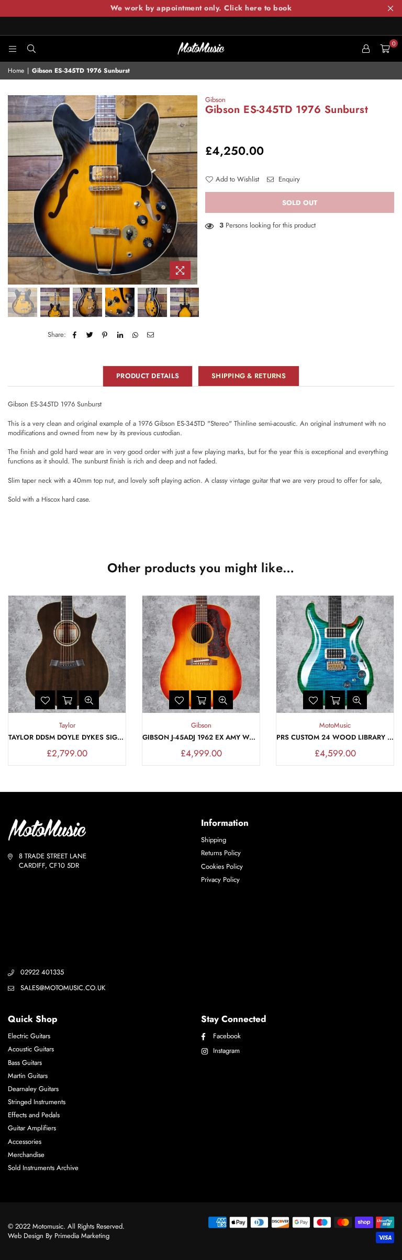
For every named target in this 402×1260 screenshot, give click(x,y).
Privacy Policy (220, 879)
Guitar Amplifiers (32, 1128)
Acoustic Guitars (31, 1049)
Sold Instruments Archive (43, 1168)
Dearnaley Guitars (33, 1089)
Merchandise (26, 1155)
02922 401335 (42, 972)
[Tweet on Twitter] (90, 334)
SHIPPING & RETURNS (248, 376)
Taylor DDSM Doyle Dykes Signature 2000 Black (67, 737)
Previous (17, 189)
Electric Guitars (29, 1036)
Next (188, 189)
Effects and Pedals (34, 1115)
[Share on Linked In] (120, 334)
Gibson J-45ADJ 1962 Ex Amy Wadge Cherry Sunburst (201, 737)
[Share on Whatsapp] (135, 334)
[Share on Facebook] (75, 334)
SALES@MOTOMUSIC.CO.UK (62, 988)
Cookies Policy (222, 866)
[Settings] (365, 48)
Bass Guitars (25, 1063)
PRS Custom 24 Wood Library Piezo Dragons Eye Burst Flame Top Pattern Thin (335, 737)
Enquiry (288, 179)
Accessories (24, 1142)
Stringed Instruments (36, 1102)
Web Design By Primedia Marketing (58, 1236)
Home (16, 70)
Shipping (213, 840)
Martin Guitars (28, 1076)
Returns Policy (221, 853)
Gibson (215, 100)
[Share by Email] (150, 334)
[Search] (31, 48)
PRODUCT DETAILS (147, 376)
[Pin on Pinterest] (105, 334)
